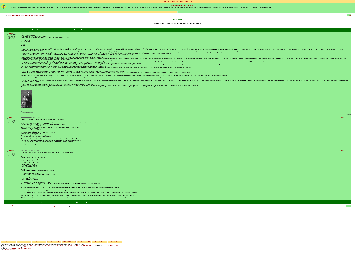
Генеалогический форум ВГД (182, 5)
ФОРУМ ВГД (114, 241)
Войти (221, 11)
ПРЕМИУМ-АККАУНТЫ (69, 241)
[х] (191, 1)
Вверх (342, 33)
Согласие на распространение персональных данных (82, 245)
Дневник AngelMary (39, 15)
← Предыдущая (40, 29)
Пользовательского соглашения (35, 245)
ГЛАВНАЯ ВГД (99, 241)
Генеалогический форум (10, 206)
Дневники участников (14, 15)
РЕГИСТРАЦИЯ (133, 11)
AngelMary (84, 29)
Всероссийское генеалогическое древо (20, 248)
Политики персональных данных (54, 245)
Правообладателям (9, 249)
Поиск (310, 11)
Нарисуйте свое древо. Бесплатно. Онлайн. (176, 1)
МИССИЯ (23, 241)
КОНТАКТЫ (39, 241)
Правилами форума (113, 245)
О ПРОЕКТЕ (8, 241)
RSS (25, 247)
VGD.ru (44, 11)
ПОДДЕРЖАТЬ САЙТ (84, 241)
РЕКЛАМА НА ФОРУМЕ (54, 241)
